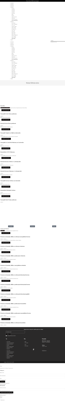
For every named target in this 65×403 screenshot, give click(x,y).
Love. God (13, 25)
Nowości (12, 4)
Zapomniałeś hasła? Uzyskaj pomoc (5, 383)
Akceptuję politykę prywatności (11, 335)
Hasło (1, 378)
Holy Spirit (13, 31)
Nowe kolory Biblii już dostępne (32, 0)
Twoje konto (8, 341)
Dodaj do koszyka (5, 110)
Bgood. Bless (13, 32)
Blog (25, 341)
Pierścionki (13, 13)
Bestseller (12, 5)
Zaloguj (2, 381)
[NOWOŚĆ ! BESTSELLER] (5, 117)
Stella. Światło (14, 27)
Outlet (12, 39)
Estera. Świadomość (14, 24)
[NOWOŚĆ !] (14, 240)
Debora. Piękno (14, 37)
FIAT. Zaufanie (14, 36)
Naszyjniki (13, 9)
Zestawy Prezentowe (14, 19)
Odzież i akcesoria (14, 55)
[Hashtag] (33, 349)
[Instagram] (28, 349)
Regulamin (8, 348)
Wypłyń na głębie (14, 26)
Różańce (13, 15)
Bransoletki (13, 49)
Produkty (12, 7)
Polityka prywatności (9, 347)
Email (43, 349)
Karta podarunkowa (15, 20)
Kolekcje (12, 21)
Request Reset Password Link (6, 392)
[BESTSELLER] (11, 136)
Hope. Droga (13, 33)
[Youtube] (31, 349)
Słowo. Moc (13, 30)
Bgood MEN (13, 38)
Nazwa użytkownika (2, 375)
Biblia (12, 14)
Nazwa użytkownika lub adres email (5, 390)
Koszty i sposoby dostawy (10, 346)
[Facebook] (25, 349)
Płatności (8, 345)
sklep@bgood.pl (44, 350)
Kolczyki (13, 8)
